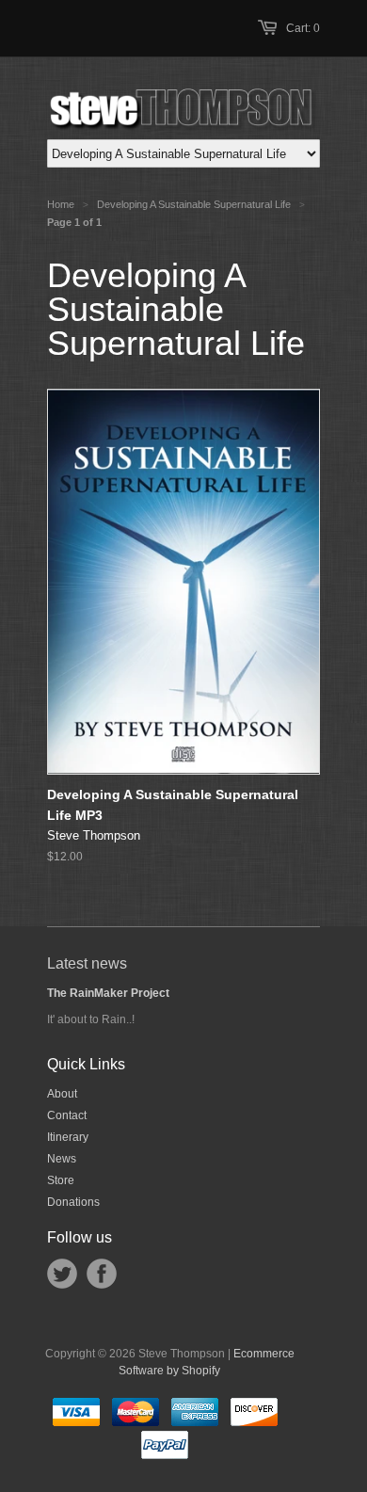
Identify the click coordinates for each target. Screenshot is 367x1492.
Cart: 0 (303, 28)
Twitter (62, 1274)
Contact (67, 1115)
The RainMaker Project (108, 993)
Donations (73, 1202)
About (62, 1093)
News (61, 1158)
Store (60, 1180)
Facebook (102, 1274)
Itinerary (67, 1137)
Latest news (87, 963)
